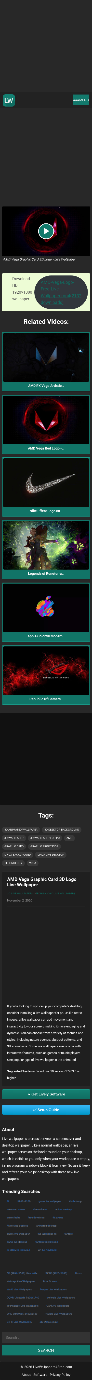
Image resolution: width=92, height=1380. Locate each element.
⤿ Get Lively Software (46, 1094)
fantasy (68, 1233)
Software (40, 1375)
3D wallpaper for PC (45, 838)
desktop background (18, 1249)
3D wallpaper (14, 838)
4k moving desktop (17, 1225)
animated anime (16, 1209)
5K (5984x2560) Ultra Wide (22, 1273)
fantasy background (46, 1241)
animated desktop (46, 1225)
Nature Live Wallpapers (58, 1313)
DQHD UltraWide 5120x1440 (23, 1297)
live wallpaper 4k (47, 1233)
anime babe (13, 1217)
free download (36, 1217)
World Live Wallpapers (19, 1289)
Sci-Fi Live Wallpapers (19, 1321)
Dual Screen (50, 1281)
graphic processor (44, 846)
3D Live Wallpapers (20, 893)
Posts (78, 1273)
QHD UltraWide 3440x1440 (22, 1313)
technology (13, 863)
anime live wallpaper (18, 1233)
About (26, 1375)
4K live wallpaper (47, 1249)
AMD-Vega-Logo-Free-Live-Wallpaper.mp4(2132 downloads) (61, 292)
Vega (32, 863)
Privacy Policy (60, 1375)
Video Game (40, 1209)
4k (8, 1201)
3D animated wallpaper (21, 829)
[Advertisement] (46, 46)
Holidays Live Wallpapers (21, 1281)
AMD (69, 838)
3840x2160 (23, 1201)
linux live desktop (51, 854)
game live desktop (17, 1241)
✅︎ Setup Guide (46, 1110)
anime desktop (63, 1209)
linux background (17, 854)
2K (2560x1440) (48, 1321)
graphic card (14, 846)
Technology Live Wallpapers (55, 893)
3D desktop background (61, 829)
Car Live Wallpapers (57, 1305)
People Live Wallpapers (53, 1289)
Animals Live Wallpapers (61, 1297)
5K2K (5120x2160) (56, 1273)
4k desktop (75, 1201)
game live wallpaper (50, 1201)
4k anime (58, 1217)
